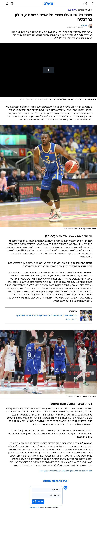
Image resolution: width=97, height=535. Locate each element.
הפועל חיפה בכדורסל (66, 471)
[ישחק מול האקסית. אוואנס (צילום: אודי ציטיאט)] (48, 178)
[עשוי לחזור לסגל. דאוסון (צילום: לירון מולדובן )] (48, 364)
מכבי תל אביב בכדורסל (83, 471)
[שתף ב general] (7, 3)
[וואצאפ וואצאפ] (12, 3)
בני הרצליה (53, 471)
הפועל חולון (44, 471)
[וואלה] (48, 3)
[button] (85, 3)
